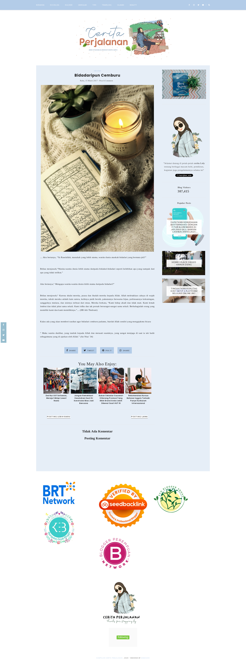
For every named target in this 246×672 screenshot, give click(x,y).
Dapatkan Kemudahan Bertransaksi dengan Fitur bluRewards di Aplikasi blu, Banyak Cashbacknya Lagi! (184, 227)
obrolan (97, 71)
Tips (94, 5)
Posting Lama (139, 417)
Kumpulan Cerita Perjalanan (109, 658)
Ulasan (120, 5)
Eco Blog (54, 5)
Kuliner (68, 5)
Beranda (40, 5)
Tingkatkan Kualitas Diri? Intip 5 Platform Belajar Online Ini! (184, 291)
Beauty (133, 5)
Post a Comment (106, 81)
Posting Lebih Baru (58, 417)
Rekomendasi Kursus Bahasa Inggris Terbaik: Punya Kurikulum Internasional (138, 399)
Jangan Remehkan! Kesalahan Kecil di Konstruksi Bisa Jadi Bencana (84, 399)
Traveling (107, 5)
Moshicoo (145, 658)
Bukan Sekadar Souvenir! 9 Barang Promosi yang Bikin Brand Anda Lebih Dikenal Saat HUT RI (111, 399)
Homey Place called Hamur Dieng (184, 263)
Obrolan (82, 5)
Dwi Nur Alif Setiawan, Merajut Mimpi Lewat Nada (56, 398)
